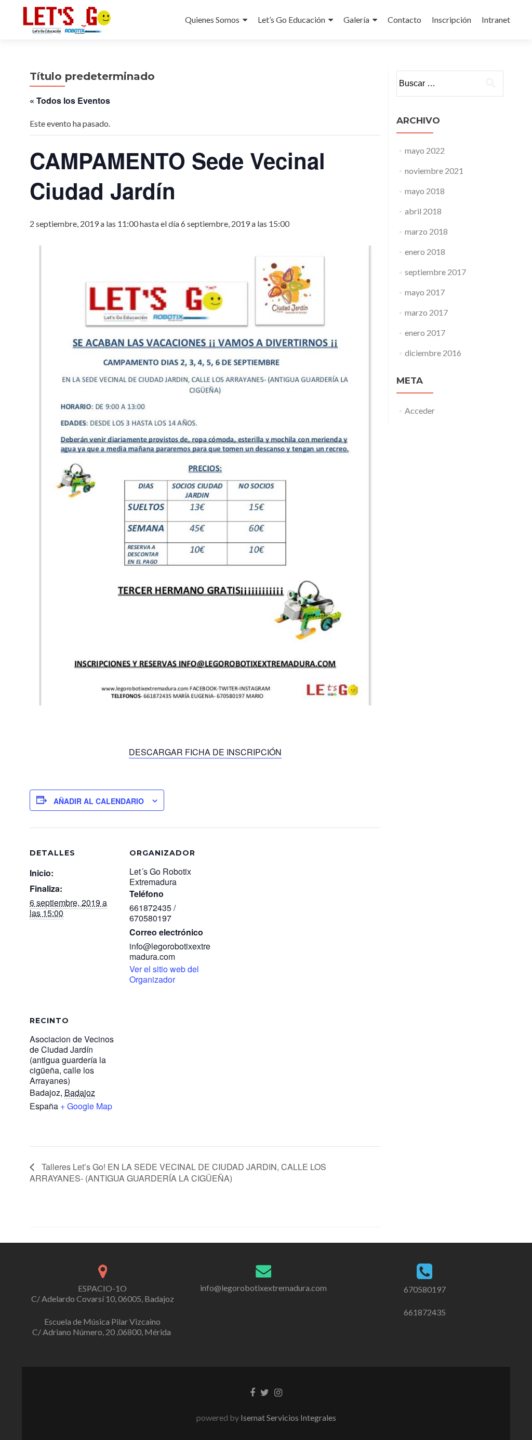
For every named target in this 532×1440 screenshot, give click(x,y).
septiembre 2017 (435, 272)
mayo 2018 (425, 191)
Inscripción (451, 19)
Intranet (496, 19)
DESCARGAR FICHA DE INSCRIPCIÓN (205, 752)
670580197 (425, 1289)
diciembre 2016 (433, 353)
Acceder (420, 410)
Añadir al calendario (99, 801)
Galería (356, 19)
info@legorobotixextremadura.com (263, 1288)
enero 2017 (425, 332)
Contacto (404, 19)
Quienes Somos (212, 19)
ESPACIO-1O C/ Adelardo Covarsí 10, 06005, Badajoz (102, 1293)
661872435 (425, 1312)
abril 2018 (423, 211)
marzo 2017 (426, 312)
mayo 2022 (425, 150)
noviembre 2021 (434, 170)
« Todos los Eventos (70, 100)
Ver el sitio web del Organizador (164, 974)
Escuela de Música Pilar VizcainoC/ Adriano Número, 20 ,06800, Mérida (102, 1326)
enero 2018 (425, 251)
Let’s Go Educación (291, 19)
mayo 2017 (425, 292)
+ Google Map (86, 1106)
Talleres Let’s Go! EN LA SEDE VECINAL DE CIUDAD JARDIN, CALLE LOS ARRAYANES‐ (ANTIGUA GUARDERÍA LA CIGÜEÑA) (178, 1172)
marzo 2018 (426, 231)
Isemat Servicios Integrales (287, 1417)
